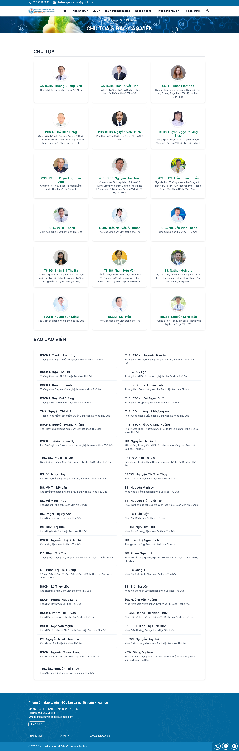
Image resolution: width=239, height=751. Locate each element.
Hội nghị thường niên (196, 10)
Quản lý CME (35, 736)
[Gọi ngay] (217, 746)
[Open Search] (208, 10)
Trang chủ (109, 19)
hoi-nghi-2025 (127, 19)
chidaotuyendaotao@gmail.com (54, 716)
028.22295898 (46, 712)
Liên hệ (35, 723)
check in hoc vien (100, 736)
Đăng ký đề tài (143, 10)
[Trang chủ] (66, 10)
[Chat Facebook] (225, 746)
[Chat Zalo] (234, 746)
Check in (64, 736)
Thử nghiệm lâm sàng (117, 10)
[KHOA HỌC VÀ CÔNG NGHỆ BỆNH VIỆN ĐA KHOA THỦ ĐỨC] (42, 10)
